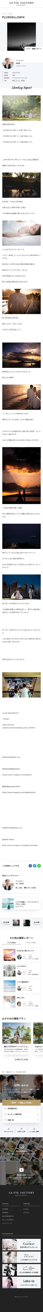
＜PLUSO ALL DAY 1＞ (10, 130)
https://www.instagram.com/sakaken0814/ (19, 792)
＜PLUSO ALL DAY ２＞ (11, 136)
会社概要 (5, 1209)
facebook (30, 865)
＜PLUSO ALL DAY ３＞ (11, 142)
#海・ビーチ (16, 80)
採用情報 (5, 1212)
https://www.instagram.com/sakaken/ (17, 775)
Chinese (26, 1212)
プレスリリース (7, 1223)
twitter (34, 865)
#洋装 (23, 80)
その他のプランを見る (21, 1059)
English (26, 1209)
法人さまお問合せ (8, 1220)
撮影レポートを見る (30, 887)
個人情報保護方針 (8, 1216)
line (39, 865)
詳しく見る (19, 887)
